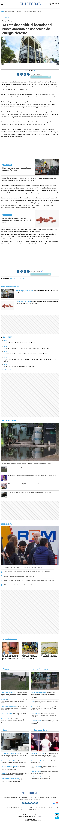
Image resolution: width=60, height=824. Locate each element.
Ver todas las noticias (7, 370)
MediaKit (37, 810)
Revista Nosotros (15, 797)
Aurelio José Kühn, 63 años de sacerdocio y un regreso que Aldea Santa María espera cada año (30, 359)
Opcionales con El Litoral (27, 810)
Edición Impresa (14, 279)
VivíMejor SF (53, 797)
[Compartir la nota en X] (21, 74)
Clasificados (23, 797)
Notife (30, 799)
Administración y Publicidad (37, 808)
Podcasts (36, 797)
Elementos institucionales (52, 808)
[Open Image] (3, 38)
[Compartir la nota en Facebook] (18, 74)
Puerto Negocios (24, 799)
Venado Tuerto (24, 279)
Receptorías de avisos (23, 808)
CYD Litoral (30, 797)
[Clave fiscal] (57, 818)
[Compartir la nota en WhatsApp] (25, 74)
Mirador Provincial (44, 797)
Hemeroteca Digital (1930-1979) (9, 808)
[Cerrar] (49, 77)
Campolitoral (7, 797)
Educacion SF (36, 799)
